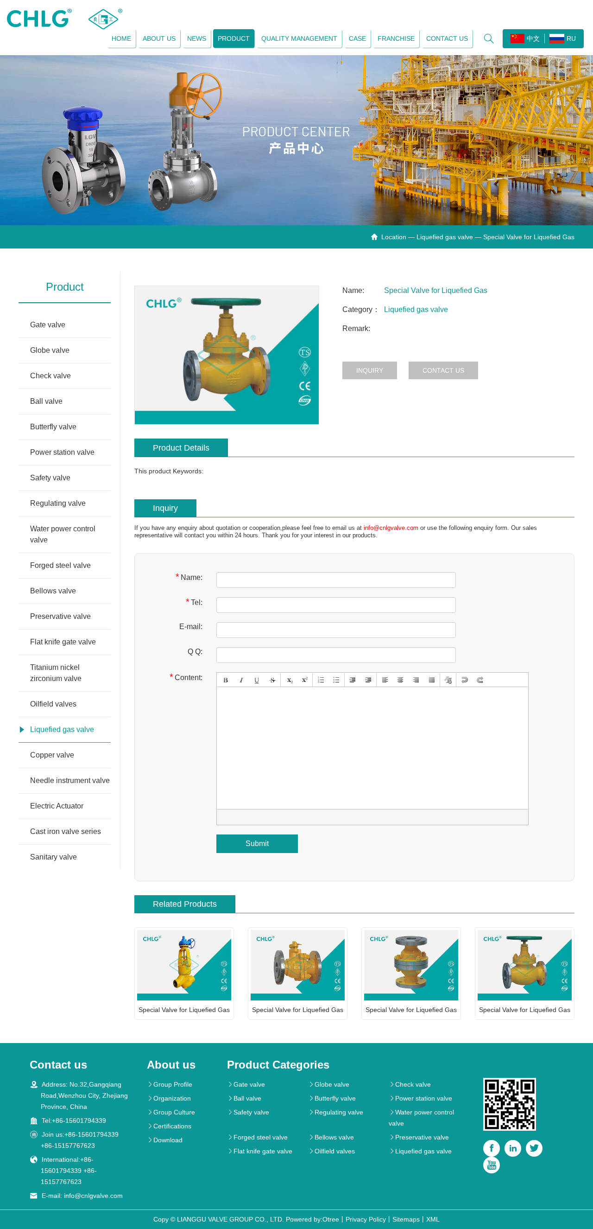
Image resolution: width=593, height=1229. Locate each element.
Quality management (299, 38)
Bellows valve (53, 591)
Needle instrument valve (70, 780)
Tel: (194, 602)
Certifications (169, 1126)
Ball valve (46, 401)
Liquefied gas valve (444, 237)
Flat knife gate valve (63, 642)
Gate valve (47, 325)
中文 (533, 38)
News (196, 38)
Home (121, 38)
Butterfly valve (53, 427)
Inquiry (369, 370)
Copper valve (52, 755)
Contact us (447, 38)
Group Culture (171, 1112)
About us (159, 38)
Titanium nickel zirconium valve (56, 672)
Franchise (396, 38)
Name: (189, 577)
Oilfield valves (53, 704)
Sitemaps (406, 1219)
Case (357, 38)
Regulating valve (58, 503)
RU (571, 38)
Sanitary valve (53, 857)
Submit (257, 843)
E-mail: (190, 626)
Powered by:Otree (312, 1219)
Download (165, 1140)
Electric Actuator (56, 806)
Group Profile (169, 1084)
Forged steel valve (60, 565)
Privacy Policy (366, 1219)
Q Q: (195, 652)
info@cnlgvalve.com (391, 527)
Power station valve (62, 452)
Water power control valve (62, 534)
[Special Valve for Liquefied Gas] (227, 355)
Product (234, 38)
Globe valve (49, 350)
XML (433, 1219)
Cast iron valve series (65, 831)
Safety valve (50, 478)
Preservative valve (60, 616)
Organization (169, 1098)
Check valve (50, 376)
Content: (186, 677)
